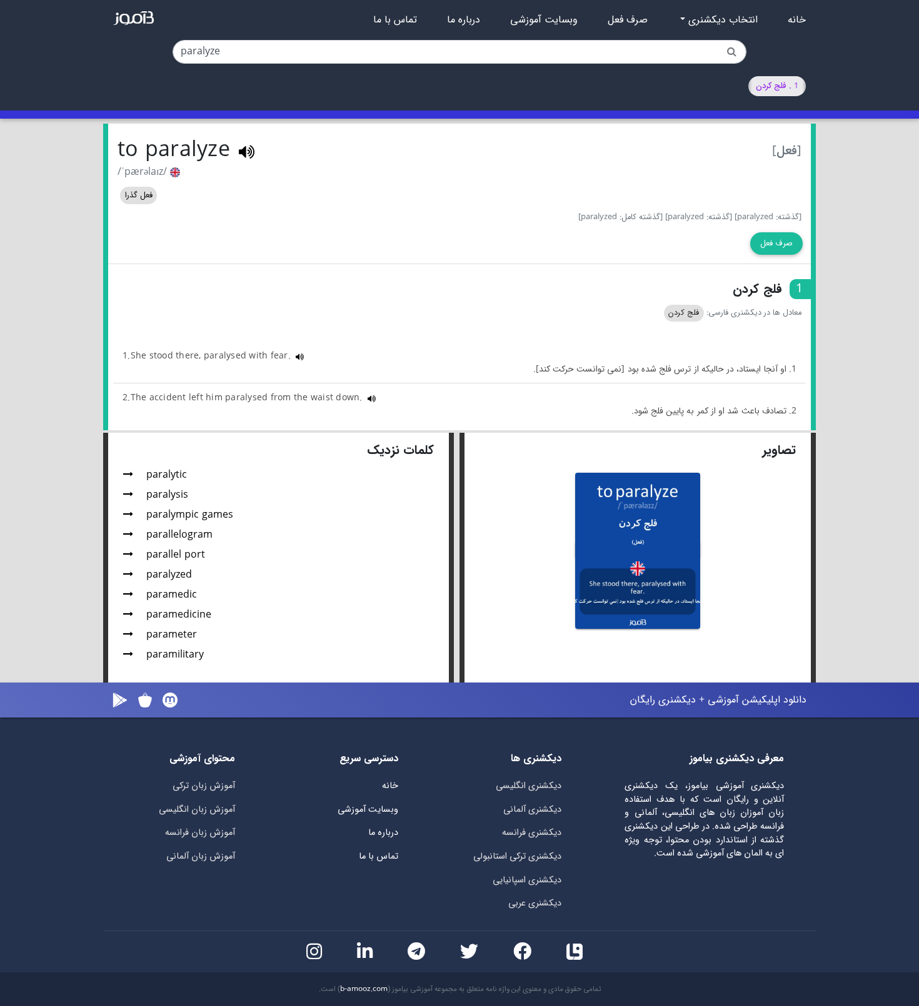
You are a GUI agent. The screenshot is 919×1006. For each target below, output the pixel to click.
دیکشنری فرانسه (531, 833)
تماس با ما (395, 19)
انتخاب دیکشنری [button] (721, 19)
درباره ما (463, 19)
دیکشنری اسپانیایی (527, 880)
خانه (797, 19)
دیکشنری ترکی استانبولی (517, 856)
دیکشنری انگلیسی (528, 786)
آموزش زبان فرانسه (200, 833)
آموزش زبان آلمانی (200, 856)
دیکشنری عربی (534, 903)
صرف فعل (628, 19)
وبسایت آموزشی (544, 19)
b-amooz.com (364, 989)
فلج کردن (683, 313)
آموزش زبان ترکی (204, 786)
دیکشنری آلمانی (532, 809)
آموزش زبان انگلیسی (197, 809)
